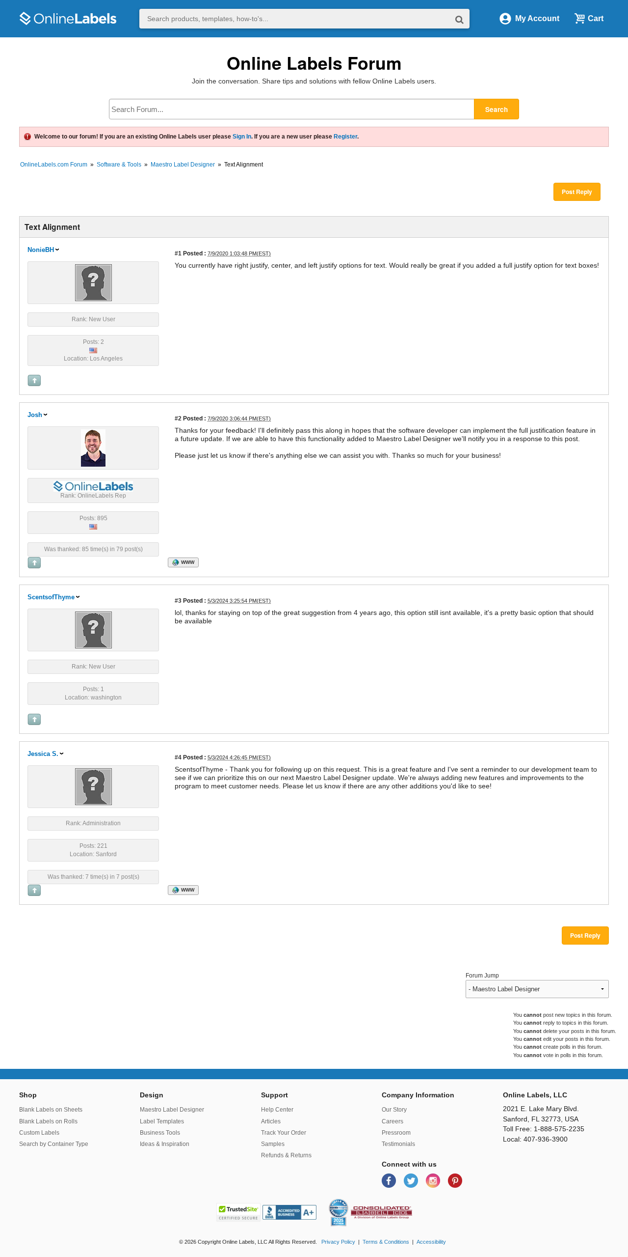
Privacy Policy (338, 1242)
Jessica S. (42, 753)
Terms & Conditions (386, 1242)
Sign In (242, 136)
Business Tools (160, 1133)
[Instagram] (434, 1180)
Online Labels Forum (314, 62)
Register (345, 136)
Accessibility (431, 1242)
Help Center (277, 1110)
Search (496, 109)
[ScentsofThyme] (93, 629)
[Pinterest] (455, 1180)
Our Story (394, 1110)
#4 (178, 757)
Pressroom (396, 1133)
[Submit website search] (459, 18)
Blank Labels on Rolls (48, 1121)
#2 (178, 418)
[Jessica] (93, 785)
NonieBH (40, 249)
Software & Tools (119, 164)
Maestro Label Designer (183, 164)
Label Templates (162, 1121)
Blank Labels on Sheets (50, 1110)
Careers (392, 1121)
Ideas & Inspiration (164, 1144)
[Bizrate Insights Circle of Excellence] (344, 1200)
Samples (273, 1144)
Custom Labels (39, 1133)
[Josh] (93, 447)
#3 (178, 600)
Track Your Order (283, 1133)
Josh (34, 415)
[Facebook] (390, 1180)
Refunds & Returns (286, 1155)
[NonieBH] (93, 282)
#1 (178, 253)
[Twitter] (412, 1180)
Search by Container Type (53, 1144)
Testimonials (398, 1144)
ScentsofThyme (51, 597)
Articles (271, 1121)
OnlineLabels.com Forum (53, 164)
